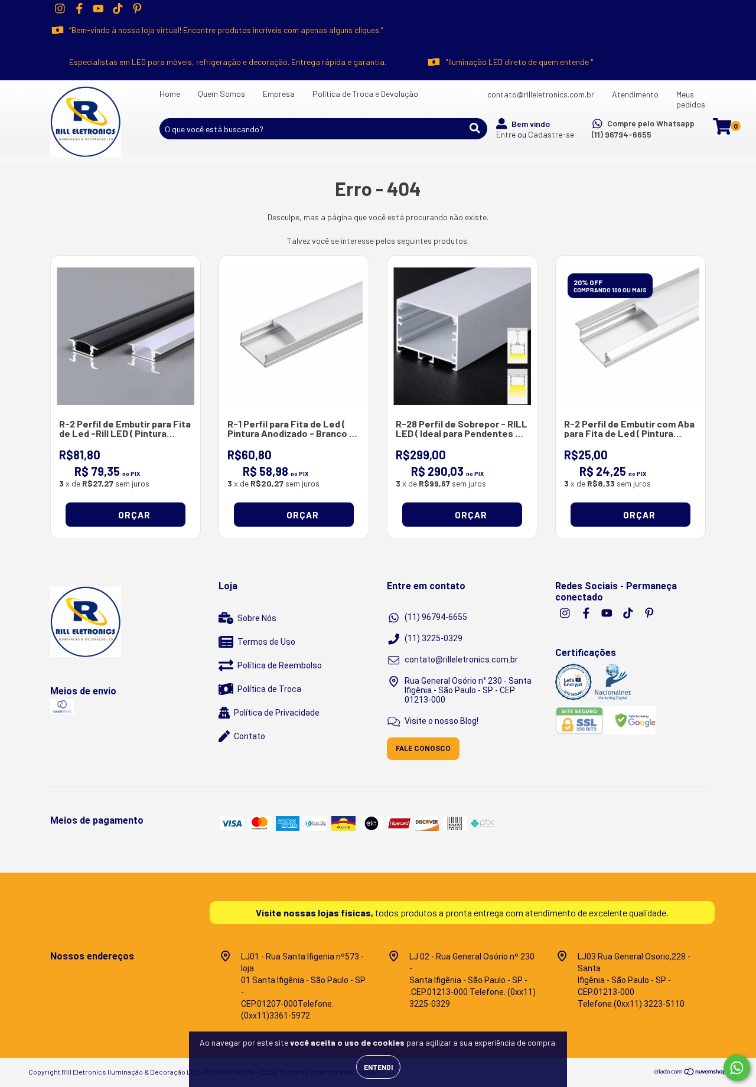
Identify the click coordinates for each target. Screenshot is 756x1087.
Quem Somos (221, 94)
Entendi (378, 1067)
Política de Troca (269, 689)
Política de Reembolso (279, 665)
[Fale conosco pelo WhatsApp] (737, 1068)
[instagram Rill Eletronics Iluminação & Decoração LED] (60, 8)
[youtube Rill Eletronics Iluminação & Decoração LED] (98, 8)
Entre (506, 134)
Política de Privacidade (277, 712)
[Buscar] (475, 128)
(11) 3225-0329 (433, 638)
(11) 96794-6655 (621, 134)
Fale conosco (423, 749)
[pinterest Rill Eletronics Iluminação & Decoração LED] (137, 8)
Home (169, 94)
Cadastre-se (551, 134)
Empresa (279, 94)
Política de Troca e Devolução (365, 94)
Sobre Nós (256, 618)
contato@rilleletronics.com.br (540, 94)
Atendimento (635, 94)
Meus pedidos (690, 99)
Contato (249, 736)
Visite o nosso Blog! (441, 721)
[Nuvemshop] (691, 1073)
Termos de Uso (266, 642)
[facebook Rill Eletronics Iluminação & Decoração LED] (79, 8)
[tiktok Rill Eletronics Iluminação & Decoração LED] (118, 8)
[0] (722, 130)
